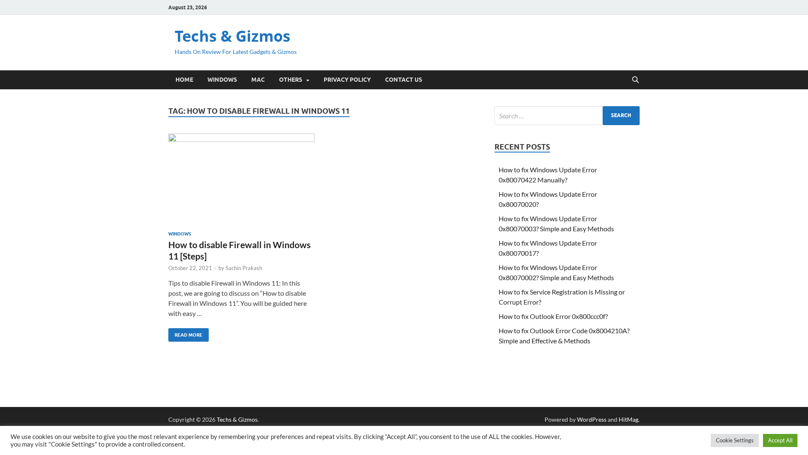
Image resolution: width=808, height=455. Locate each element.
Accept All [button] (780, 440)
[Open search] (635, 80)
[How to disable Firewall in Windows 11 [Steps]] (241, 179)
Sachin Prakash (244, 268)
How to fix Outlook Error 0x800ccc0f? (553, 316)
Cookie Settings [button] (735, 440)
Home (184, 79)
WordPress (591, 419)
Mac (258, 79)
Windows (222, 79)
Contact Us (403, 79)
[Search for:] (567, 115)
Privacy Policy (347, 79)
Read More (185, 333)
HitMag (628, 419)
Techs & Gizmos (232, 36)
